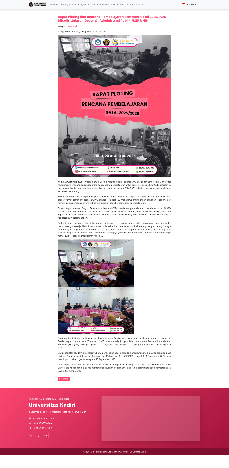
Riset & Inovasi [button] (119, 4)
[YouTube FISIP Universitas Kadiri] (46, 435)
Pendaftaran (136, 4)
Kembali (64, 379)
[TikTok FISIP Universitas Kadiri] (38, 435)
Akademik (72, 26)
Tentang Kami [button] (67, 4)
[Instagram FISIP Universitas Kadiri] (31, 435)
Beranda (54, 4)
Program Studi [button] (85, 4)
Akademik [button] (102, 4)
